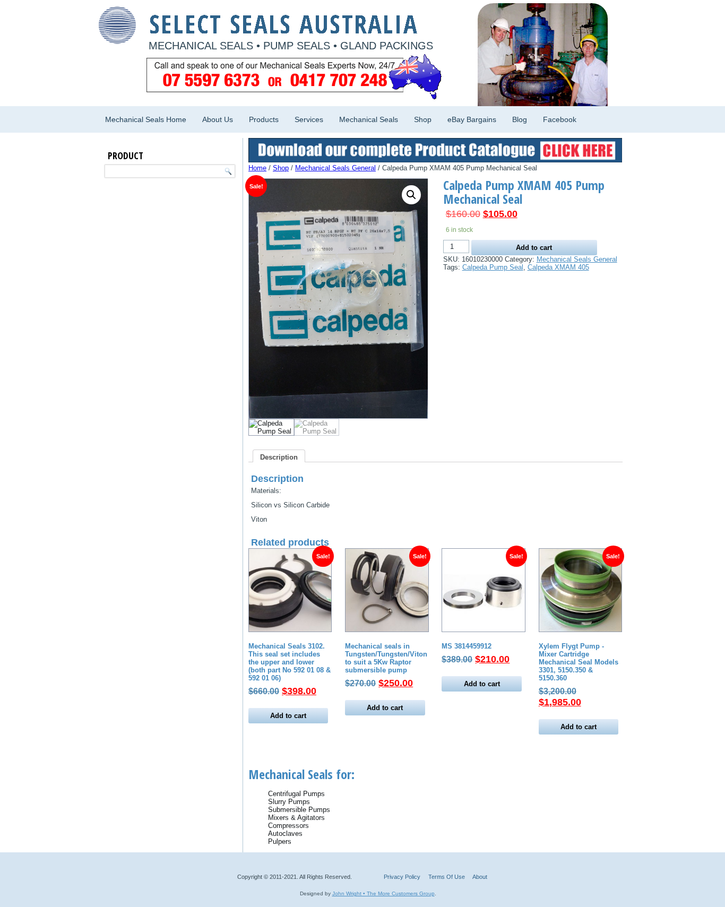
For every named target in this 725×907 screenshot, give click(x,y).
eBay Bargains (471, 119)
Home (257, 168)
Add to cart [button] (288, 716)
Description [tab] (279, 457)
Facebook (559, 119)
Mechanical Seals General (335, 168)
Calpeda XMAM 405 (558, 267)
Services (309, 119)
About (479, 877)
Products (264, 119)
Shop (422, 119)
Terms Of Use (446, 877)
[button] (411, 194)
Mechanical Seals (368, 119)
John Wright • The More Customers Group (383, 893)
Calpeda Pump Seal (492, 267)
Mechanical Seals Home (145, 119)
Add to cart (534, 248)
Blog (519, 119)
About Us (217, 119)
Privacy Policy (402, 877)
